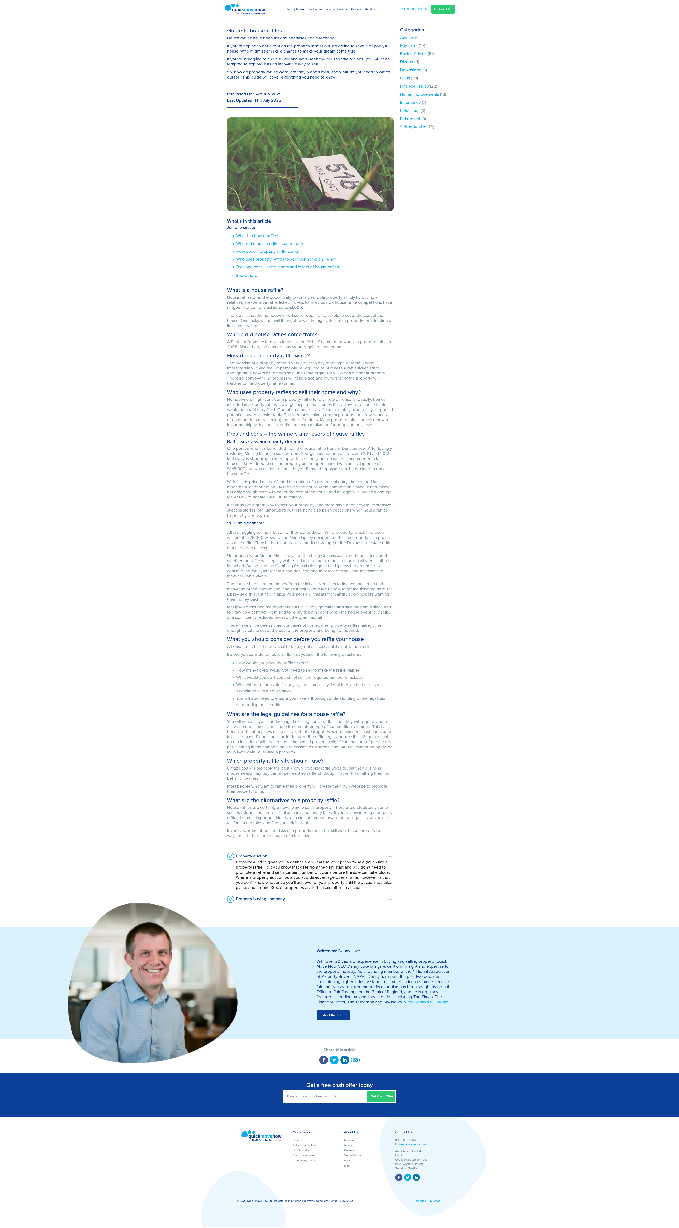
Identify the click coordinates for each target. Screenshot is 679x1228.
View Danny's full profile (426, 1002)
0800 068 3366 (414, 9)
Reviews (356, 9)
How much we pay (336, 9)
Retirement (410, 118)
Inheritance (410, 102)
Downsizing (410, 70)
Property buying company (260, 899)
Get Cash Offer (443, 9)
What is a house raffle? (257, 235)
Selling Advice (413, 126)
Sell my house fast (304, 1145)
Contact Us (403, 1132)
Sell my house (295, 9)
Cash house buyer (304, 1155)
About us (369, 9)
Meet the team (333, 1015)
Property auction (252, 856)
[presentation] (339, 1096)
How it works (315, 9)
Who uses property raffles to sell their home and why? (286, 259)
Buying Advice (413, 53)
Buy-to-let (409, 45)
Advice (348, 1145)
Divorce (407, 61)
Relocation (410, 110)
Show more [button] (246, 275)
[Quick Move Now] (261, 1135)
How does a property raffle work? (267, 251)
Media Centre (352, 1155)
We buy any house (304, 1160)
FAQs (405, 78)
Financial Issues (414, 86)
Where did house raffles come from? (269, 243)
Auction (407, 37)
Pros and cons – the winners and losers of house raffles (287, 267)
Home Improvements (419, 94)
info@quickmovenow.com (411, 1144)
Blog (347, 1166)
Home (296, 1140)
